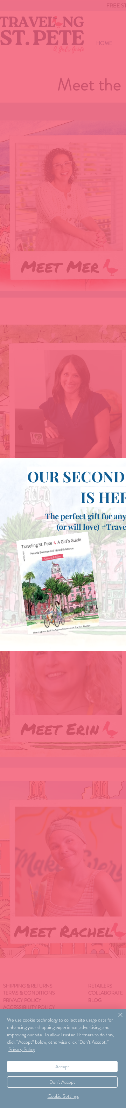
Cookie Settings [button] (63, 1096)
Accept (62, 1066)
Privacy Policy (21, 1049)
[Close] (116, 1019)
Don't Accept (62, 1082)
